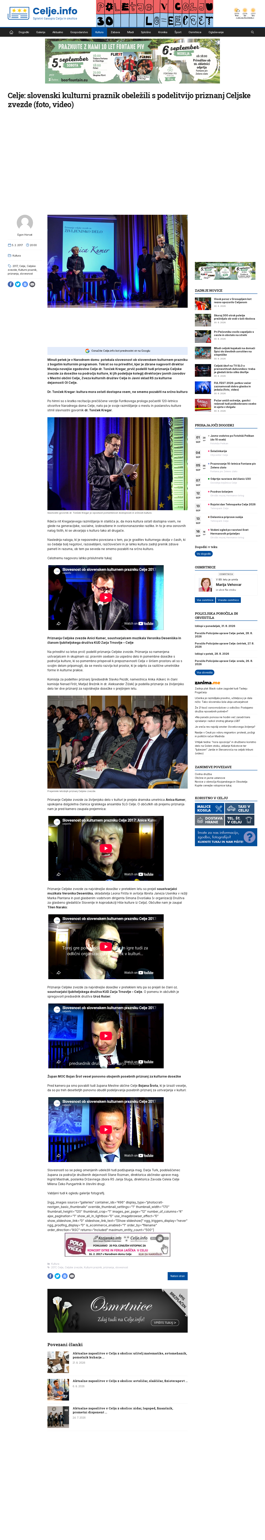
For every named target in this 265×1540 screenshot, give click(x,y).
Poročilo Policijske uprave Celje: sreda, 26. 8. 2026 (224, 662)
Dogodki (24, 32)
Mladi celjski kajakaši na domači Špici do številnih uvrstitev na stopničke (234, 351)
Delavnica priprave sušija (226, 516)
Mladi (130, 32)
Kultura (99, 32)
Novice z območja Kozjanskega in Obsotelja (221, 781)
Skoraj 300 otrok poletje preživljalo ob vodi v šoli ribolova (234, 317)
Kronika (162, 32)
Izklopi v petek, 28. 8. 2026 (212, 653)
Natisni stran (178, 1276)
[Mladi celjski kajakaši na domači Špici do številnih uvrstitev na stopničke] (203, 353)
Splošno (146, 32)
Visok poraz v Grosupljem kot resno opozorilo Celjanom (232, 300)
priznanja (13, 273)
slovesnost (26, 273)
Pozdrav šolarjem (221, 491)
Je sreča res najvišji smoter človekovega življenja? (225, 726)
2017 (15, 266)
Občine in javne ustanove (210, 777)
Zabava (115, 32)
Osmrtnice (195, 32)
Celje (22, 266)
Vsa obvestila (205, 672)
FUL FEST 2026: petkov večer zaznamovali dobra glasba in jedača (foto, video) (232, 386)
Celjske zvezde (74, 1267)
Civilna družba (203, 774)
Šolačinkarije (218, 451)
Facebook (11, 284)
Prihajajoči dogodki (214, 425)
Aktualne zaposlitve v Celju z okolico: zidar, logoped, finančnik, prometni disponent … (123, 1410)
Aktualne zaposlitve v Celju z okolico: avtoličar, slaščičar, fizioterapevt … (130, 1381)
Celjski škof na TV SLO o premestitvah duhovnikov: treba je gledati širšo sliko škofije (234, 369)
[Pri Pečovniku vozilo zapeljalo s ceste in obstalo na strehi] (203, 336)
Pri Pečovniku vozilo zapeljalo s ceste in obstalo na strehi (234, 333)
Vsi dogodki (204, 553)
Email (32, 284)
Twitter (18, 284)
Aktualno (57, 32)
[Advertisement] (117, 327)
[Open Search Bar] (252, 32)
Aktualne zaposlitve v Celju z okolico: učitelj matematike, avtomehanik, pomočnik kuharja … (130, 1355)
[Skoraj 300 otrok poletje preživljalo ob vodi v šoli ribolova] (203, 320)
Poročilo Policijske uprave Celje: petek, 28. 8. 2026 (224, 635)
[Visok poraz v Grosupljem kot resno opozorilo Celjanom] (203, 303)
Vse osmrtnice (205, 600)
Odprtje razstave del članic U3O (230, 478)
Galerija (40, 32)
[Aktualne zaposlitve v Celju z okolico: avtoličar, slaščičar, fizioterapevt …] (58, 1399)
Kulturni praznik (27, 269)
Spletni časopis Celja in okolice (11, 32)
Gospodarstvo (79, 32)
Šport (178, 32)
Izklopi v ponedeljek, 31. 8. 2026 (215, 625)
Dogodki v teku (206, 547)
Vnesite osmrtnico (228, 600)
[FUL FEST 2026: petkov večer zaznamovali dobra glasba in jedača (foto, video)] (203, 387)
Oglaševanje (216, 32)
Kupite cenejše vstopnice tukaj (213, 785)
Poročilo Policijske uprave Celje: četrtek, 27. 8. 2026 (224, 645)
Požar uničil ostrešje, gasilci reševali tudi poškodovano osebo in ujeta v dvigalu (235, 403)
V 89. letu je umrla (227, 579)
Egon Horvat (24, 234)
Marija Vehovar (229, 584)
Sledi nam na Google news (25, 284)
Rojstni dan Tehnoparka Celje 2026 (233, 504)
